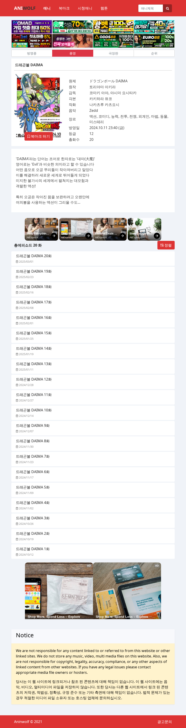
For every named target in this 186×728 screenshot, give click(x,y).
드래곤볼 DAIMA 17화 (34, 302)
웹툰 (104, 8)
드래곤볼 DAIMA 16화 (34, 317)
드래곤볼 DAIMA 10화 (34, 410)
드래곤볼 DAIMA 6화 (33, 471)
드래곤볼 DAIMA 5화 (33, 487)
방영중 (32, 53)
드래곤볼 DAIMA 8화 (33, 440)
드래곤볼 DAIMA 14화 (34, 348)
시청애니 (85, 8)
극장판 (113, 53)
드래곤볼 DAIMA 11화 (34, 394)
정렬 (168, 245)
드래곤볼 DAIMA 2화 (33, 533)
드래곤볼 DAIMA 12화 (34, 379)
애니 (47, 8)
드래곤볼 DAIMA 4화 (33, 502)
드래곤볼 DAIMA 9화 (33, 425)
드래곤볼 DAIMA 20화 (34, 255)
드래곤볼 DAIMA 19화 (34, 271)
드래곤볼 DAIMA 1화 (33, 548)
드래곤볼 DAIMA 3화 (33, 517)
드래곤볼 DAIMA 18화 (34, 286)
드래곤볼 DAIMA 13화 (34, 363)
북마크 (64, 8)
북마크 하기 (40, 136)
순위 (154, 53)
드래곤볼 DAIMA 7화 (33, 456)
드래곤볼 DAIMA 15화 (34, 332)
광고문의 (164, 721)
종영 (72, 53)
